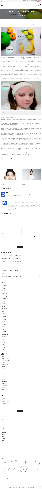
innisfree (4, 158)
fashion (28, 463)
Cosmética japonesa (6, 360)
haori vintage (8, 465)
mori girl (11, 468)
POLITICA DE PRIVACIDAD (29, 487)
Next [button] (39, 177)
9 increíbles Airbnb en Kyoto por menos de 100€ (11, 258)
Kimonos (3, 375)
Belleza (8, 461)
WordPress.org (4, 403)
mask (3, 468)
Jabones (3, 372)
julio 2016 (3, 341)
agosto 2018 (4, 311)
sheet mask (13, 158)
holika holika (21, 465)
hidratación (15, 465)
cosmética (38, 461)
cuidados (7, 463)
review (20, 468)
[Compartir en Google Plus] (21, 162)
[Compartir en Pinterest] (23, 162)
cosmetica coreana (30, 461)
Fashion (3, 366)
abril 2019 (3, 301)
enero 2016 (4, 349)
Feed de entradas (5, 400)
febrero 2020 (4, 293)
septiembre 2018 (5, 309)
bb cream (3, 461)
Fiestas (33, 463)
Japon (3, 373)
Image (3, 368)
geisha (37, 463)
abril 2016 (3, 346)
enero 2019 (4, 306)
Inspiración (4, 370)
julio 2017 (3, 321)
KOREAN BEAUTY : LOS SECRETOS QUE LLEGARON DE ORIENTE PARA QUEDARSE (9, 182)
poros (16, 468)
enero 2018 (4, 319)
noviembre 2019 (5, 298)
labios (19, 466)
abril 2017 (3, 326)
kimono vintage (4, 466)
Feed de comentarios (6, 401)
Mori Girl (3, 379)
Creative (3, 362)
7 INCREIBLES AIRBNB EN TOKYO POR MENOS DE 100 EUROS (12, 256)
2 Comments (23, 15)
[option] (10, 177)
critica (3, 463)
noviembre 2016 (5, 334)
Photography (4, 381)
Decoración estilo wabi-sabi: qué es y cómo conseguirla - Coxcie (14, 272)
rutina (25, 468)
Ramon (3, 278)
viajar (32, 470)
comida (13, 461)
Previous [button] (3, 177)
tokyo (13, 470)
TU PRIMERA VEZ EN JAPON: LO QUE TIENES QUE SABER (11, 261)
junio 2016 (3, 342)
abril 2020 (3, 290)
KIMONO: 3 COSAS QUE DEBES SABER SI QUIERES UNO (11, 255)
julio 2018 (3, 313)
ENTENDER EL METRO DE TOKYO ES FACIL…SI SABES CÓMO (12, 260)
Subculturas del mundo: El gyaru (11, 270)
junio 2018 (3, 314)
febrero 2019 (4, 305)
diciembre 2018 (4, 308)
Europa (23, 463)
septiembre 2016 (5, 337)
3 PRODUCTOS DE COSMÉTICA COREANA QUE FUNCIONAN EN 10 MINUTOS (31, 182)
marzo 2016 (4, 347)
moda (7, 468)
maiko (23, 466)
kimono (31, 465)
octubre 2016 (4, 336)
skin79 (3, 470)
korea (10, 466)
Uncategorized (4, 385)
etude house (18, 463)
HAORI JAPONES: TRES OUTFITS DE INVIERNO (18, 268)
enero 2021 (4, 285)
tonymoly (18, 470)
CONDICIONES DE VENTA (19, 487)
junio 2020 (4, 286)
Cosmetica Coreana (6, 358)
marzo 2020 (4, 291)
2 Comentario (37, 158)
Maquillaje (28, 466)
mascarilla (9, 158)
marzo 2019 (4, 303)
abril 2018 (3, 318)
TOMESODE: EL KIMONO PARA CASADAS (14, 276)
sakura (29, 468)
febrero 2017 (4, 329)
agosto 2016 (4, 339)
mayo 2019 (4, 300)
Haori (3, 465)
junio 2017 (3, 323)
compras (18, 461)
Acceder (3, 398)
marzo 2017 (4, 328)
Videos (3, 389)
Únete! (40, 1)
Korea (3, 377)
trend (23, 470)
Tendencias (8, 470)
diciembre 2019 (4, 296)
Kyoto (15, 466)
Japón (26, 465)
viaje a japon (4, 387)
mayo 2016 (4, 344)
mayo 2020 (4, 288)
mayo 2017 (4, 324)
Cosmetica (19, 15)
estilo (13, 463)
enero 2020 (4, 295)
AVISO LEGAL (11, 487)
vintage (36, 470)
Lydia (9, 201)
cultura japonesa (5, 364)
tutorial (27, 470)
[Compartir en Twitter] (18, 162)
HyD (29, 484)
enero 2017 (4, 331)
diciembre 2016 (4, 332)
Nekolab (22, 484)
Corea (24, 461)
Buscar (4, 478)
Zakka (3, 391)
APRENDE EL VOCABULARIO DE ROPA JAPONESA (14, 278)
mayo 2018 (4, 316)
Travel (3, 383)
